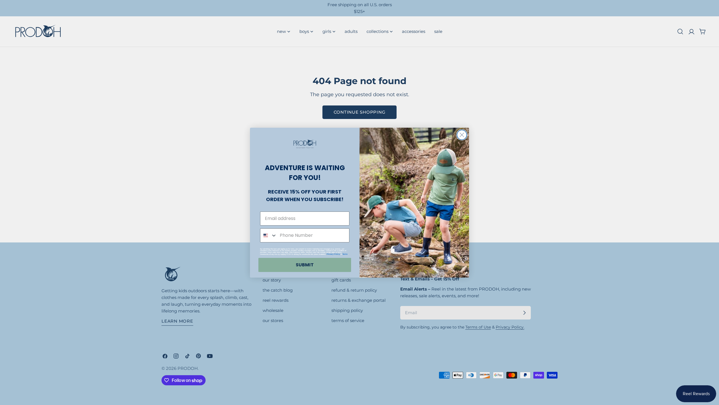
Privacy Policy (333, 254)
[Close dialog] (462, 135)
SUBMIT (305, 265)
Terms (345, 254)
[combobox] (268, 235)
